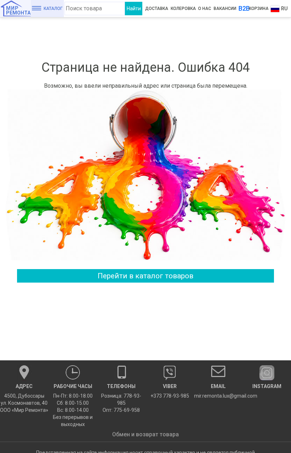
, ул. (24, 398)
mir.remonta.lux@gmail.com (218, 391)
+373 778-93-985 (169, 391)
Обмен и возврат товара (145, 434)
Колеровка (183, 8)
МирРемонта (18, 10)
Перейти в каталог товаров (145, 276)
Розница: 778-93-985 (121, 399)
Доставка (156, 8)
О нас (204, 8)
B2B (244, 8)
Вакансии (225, 8)
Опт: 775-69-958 (121, 410)
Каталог (53, 8)
